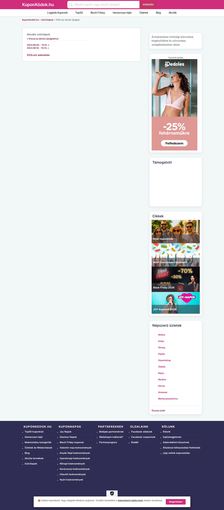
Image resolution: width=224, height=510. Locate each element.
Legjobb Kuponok (57, 12)
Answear (162, 392)
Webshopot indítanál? (111, 437)
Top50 (79, 12)
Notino (161, 334)
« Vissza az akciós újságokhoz (43, 38)
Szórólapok (47, 19)
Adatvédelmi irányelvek (176, 442)
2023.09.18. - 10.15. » (38, 48)
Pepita (161, 354)
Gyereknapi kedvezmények (75, 458)
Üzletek (143, 12)
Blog (158, 12)
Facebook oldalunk (141, 431)
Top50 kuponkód (34, 431)
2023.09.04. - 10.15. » (38, 45)
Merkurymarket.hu (168, 398)
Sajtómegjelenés (172, 437)
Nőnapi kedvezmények (72, 463)
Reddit (134, 442)
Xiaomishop (164, 360)
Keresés (148, 4)
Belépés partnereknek (111, 431)
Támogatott (162, 162)
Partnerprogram (108, 442)
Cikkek (158, 216)
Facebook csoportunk (143, 437)
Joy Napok (65, 431)
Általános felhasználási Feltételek (181, 447)
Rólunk (167, 431)
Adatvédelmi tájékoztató (130, 500)
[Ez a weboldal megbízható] (112, 496)
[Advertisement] (176, 185)
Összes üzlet (158, 410)
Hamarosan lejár (122, 12)
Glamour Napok (68, 437)
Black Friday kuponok (72, 442)
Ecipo (161, 341)
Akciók (173, 12)
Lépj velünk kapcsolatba (176, 453)
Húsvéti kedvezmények (73, 474)
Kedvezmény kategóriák (38, 442)
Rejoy (161, 373)
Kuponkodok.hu (30, 19)
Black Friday (98, 12)
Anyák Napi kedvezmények (75, 453)
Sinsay (161, 347)
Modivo (162, 379)
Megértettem (175, 501)
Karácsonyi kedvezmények (75, 469)
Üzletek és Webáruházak (38, 447)
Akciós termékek (34, 458)
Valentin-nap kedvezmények (76, 447)
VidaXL (162, 366)
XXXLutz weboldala (38, 54)
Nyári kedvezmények (71, 479)
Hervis (161, 386)
